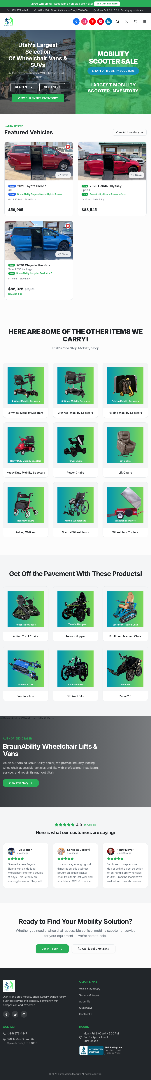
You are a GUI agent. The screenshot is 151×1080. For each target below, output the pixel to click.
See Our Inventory (106, 3)
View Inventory (18, 782)
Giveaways (85, 1007)
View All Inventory (127, 132)
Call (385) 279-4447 (95, 948)
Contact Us (85, 1014)
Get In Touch (50, 948)
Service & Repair (89, 995)
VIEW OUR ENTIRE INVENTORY (38, 98)
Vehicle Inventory (89, 988)
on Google (89, 824)
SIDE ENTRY (52, 87)
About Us (84, 1001)
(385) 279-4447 (19, 10)
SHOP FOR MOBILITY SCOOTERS (113, 70)
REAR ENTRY (23, 87)
